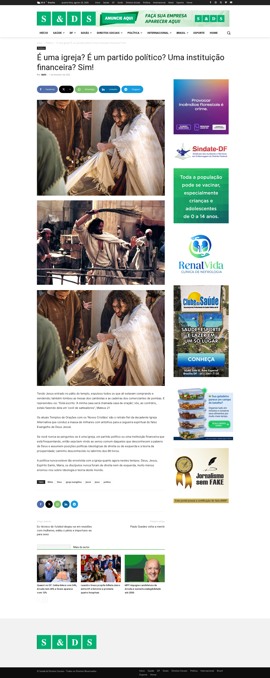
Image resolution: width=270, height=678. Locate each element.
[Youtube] (231, 3)
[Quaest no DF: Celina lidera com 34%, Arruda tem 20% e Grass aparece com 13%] (57, 568)
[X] (221, 3)
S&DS (43, 74)
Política (49, 42)
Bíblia (50, 482)
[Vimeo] (226, 3)
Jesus (97, 482)
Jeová (88, 482)
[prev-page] (39, 600)
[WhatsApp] (57, 504)
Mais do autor (81, 547)
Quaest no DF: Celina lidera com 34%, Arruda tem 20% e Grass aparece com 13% (57, 589)
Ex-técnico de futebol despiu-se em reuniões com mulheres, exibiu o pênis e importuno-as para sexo (64, 530)
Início (39, 42)
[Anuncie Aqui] (164, 18)
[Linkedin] (66, 504)
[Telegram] (74, 504)
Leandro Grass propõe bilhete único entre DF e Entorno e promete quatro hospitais (100, 589)
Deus (59, 482)
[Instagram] (216, 3)
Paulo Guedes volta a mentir (147, 526)
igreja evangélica (74, 482)
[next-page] (45, 600)
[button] (228, 32)
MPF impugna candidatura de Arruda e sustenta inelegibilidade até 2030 (143, 589)
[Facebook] (210, 3)
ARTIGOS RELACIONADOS (54, 547)
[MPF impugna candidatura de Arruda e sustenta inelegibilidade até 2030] (145, 568)
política (107, 482)
